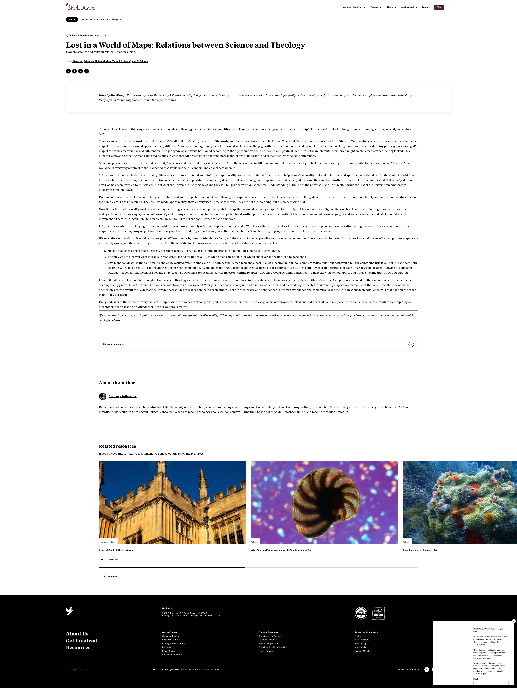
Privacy (198, 669)
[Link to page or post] (172, 502)
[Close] (514, 621)
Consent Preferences (408, 669)
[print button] (86, 71)
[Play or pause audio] (102, 559)
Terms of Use (186, 669)
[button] (450, 7)
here (117, 320)
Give (439, 7)
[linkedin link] (80, 71)
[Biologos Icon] (69, 611)
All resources (110, 576)
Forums (425, 7)
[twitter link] (68, 71)
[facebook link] (74, 71)
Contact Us (208, 669)
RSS (217, 669)
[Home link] (80, 6)
